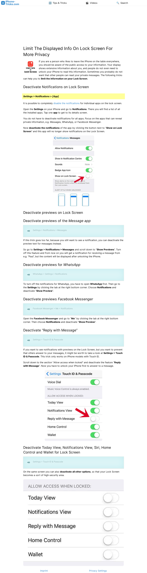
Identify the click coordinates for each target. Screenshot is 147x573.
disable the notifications (66, 103)
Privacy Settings (98, 570)
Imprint (44, 570)
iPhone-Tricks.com (12, 2)
